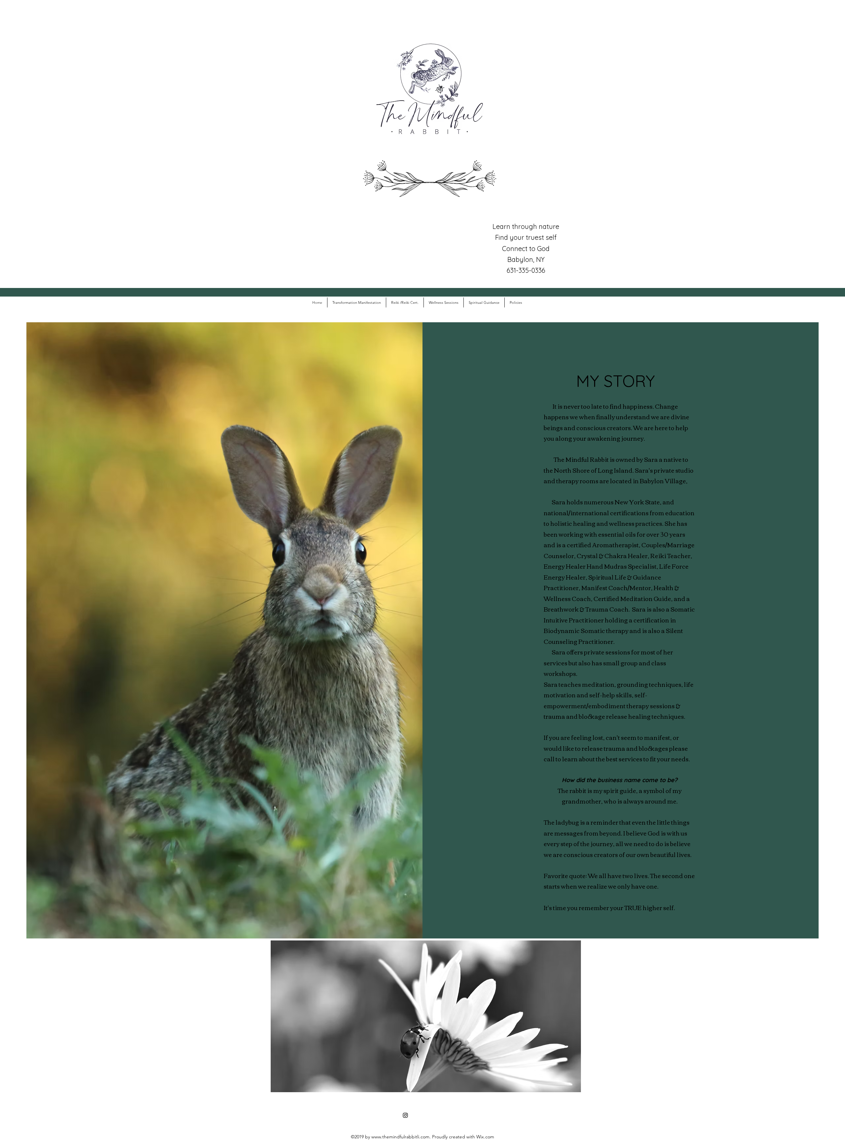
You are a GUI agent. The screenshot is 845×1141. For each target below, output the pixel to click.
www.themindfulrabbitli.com (400, 1137)
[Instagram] (405, 1115)
